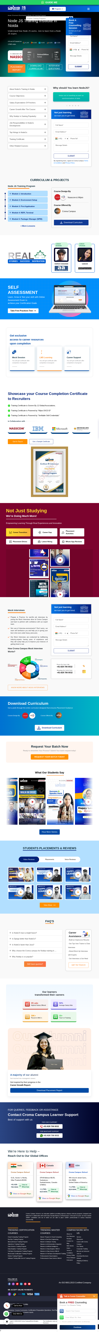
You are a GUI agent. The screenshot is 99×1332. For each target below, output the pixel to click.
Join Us (79, 1253)
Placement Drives (20, 542)
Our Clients (80, 1246)
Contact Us (70, 1241)
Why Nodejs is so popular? (22, 957)
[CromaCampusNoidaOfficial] (9, 1284)
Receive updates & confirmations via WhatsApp (76, 1321)
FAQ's (68, 1248)
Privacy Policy (70, 163)
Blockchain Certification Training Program (20, 1253)
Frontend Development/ (20, 15)
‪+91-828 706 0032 (64, 667)
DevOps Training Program (15, 1239)
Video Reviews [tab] (29, 859)
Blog (68, 1243)
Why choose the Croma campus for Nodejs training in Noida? (35, 951)
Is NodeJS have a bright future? (24, 933)
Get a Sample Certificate (41, 441)
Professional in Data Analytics (49, 1256)
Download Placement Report (49, 1090)
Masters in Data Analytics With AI (50, 1249)
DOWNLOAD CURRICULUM (35, 67)
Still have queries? (35, 964)
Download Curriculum (73, 222)
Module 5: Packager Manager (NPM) (27, 219)
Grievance (70, 1260)
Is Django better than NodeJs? (24, 939)
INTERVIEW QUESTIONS (54, 67)
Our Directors (71, 1236)
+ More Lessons (28, 226)
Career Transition (20, 532)
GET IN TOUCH (78, 965)
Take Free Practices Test (21, 311)
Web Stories (70, 1246)
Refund (79, 1258)
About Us (69, 1234)
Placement (80, 1239)
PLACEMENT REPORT (17, 68)
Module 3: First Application (23, 206)
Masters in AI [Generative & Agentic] (50, 1244)
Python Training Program (15, 1256)
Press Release (71, 1257)
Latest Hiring (47, 542)
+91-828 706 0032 (65, 673)
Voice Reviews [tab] (70, 859)
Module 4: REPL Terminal (22, 213)
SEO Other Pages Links (18, 1304)
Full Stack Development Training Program (20, 1251)
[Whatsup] (6, 1313)
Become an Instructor (83, 1251)
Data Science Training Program (17, 1246)
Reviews (69, 1238)
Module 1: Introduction (21, 194)
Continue (77, 1327)
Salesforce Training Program (16, 1244)
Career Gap (47, 532)
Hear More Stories (49, 832)
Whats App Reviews (74, 542)
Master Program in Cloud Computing (51, 1237)
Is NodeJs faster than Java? (23, 945)
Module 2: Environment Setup (24, 200)
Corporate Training (82, 1249)
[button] (66, 105)
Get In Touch (18, 442)
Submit (78, 67)
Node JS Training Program (37, 15)
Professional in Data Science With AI (50, 1258)
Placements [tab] (49, 859)
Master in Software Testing (48, 1241)
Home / (10, 15)
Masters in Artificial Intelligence (49, 1246)
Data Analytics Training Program (17, 1249)
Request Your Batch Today (49, 757)
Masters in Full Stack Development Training (53, 1253)
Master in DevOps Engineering (49, 1239)
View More (48, 905)
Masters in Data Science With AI (49, 1251)
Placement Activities (70, 532)
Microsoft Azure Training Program (18, 1241)
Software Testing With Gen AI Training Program (21, 1258)
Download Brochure (82, 1256)
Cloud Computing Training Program (18, 1237)
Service (79, 1237)
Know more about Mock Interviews (27, 687)
